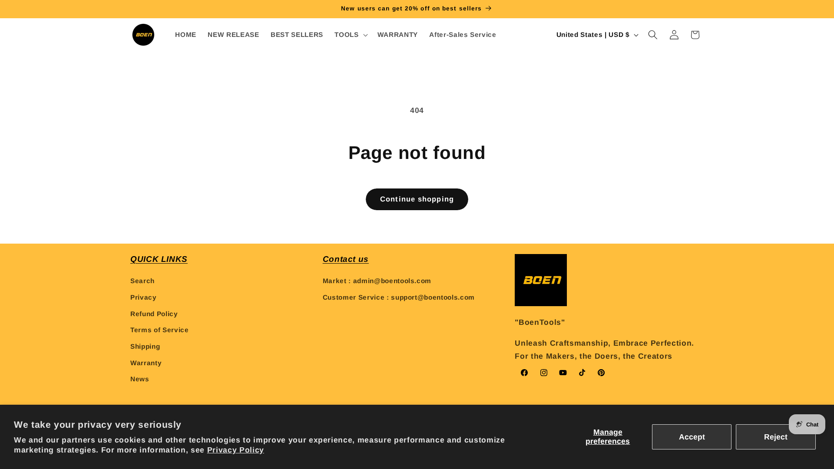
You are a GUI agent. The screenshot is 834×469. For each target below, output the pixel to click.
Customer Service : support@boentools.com (399, 297)
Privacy (143, 297)
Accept (692, 437)
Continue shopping (417, 199)
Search (142, 280)
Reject (776, 437)
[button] (350, 35)
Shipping (145, 346)
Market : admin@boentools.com (377, 280)
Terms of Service (159, 330)
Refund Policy (154, 313)
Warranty (146, 363)
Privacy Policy (235, 450)
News (139, 379)
